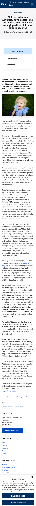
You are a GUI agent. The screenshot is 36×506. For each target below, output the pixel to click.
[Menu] (32, 4)
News (10, 5)
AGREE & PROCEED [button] (18, 502)
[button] (31, 477)
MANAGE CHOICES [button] (18, 496)
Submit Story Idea (12, 431)
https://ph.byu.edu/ (9, 391)
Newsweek (11, 65)
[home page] (3, 4)
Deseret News (12, 58)
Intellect (18, 13)
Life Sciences (7, 406)
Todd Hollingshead (20, 397)
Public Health (19, 406)
